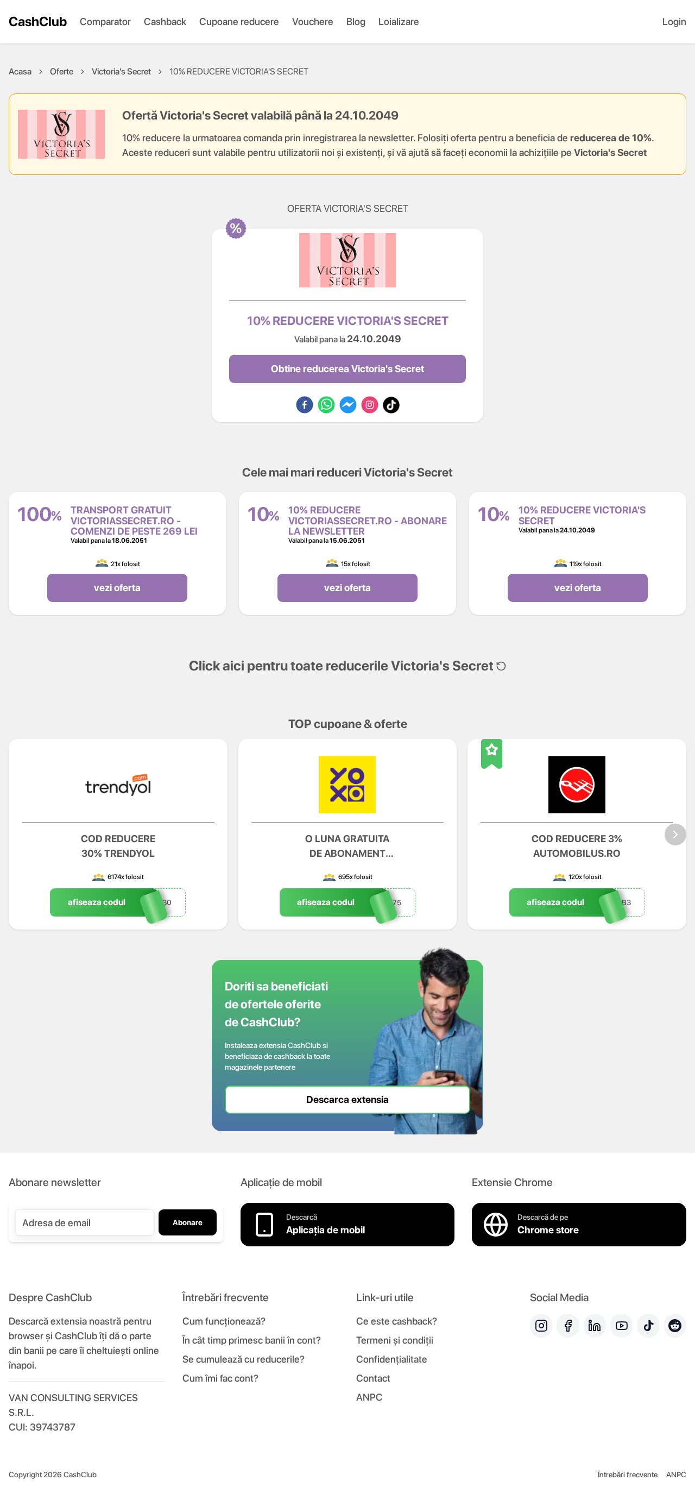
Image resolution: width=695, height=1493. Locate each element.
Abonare (188, 1222)
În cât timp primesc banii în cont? (251, 1340)
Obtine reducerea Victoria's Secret (347, 368)
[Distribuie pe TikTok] (391, 404)
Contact (373, 1378)
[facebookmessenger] (348, 404)
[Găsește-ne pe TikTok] (648, 1326)
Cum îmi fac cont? (220, 1378)
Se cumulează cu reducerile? (243, 1359)
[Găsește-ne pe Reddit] (675, 1326)
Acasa (20, 71)
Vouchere (312, 21)
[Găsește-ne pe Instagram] (541, 1326)
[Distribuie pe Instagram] (369, 404)
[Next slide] (675, 834)
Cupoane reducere (239, 21)
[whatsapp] (326, 404)
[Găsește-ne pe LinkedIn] (595, 1326)
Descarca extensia (347, 1099)
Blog (355, 21)
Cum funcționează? (224, 1321)
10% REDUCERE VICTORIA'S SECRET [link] (238, 71)
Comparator (105, 21)
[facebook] (304, 404)
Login (674, 21)
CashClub (38, 21)
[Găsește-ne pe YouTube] (621, 1326)
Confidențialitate (391, 1359)
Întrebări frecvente (628, 1474)
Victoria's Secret (121, 71)
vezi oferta (117, 587)
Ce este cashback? (396, 1321)
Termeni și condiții (394, 1340)
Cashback (165, 21)
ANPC (369, 1397)
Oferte (61, 71)
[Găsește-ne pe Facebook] (568, 1326)
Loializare (398, 21)
